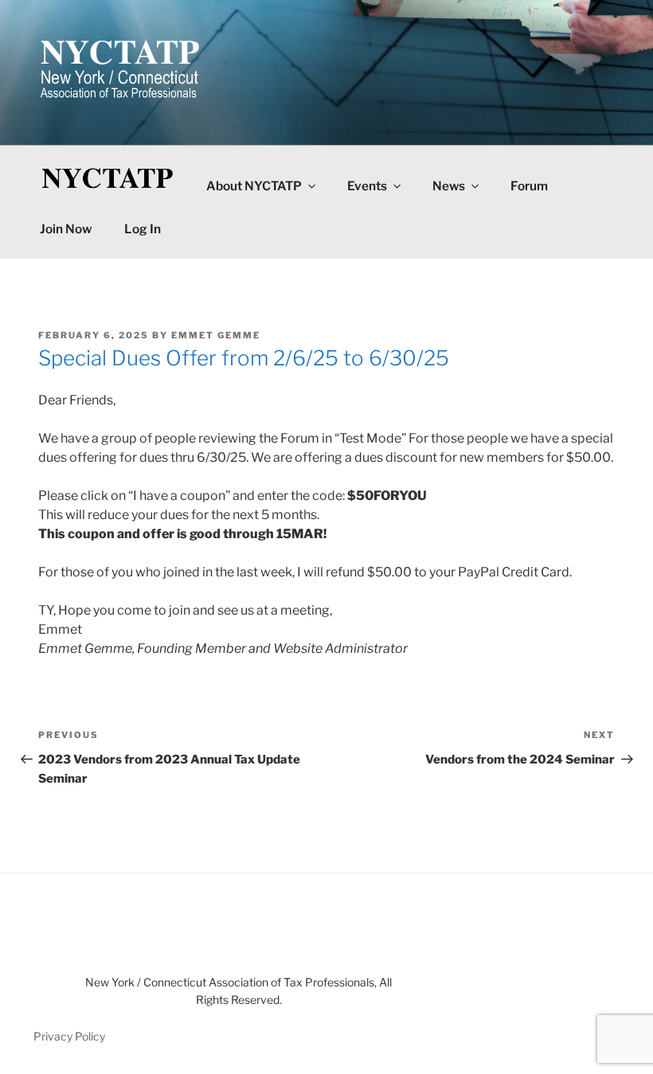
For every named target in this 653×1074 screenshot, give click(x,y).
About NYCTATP (254, 185)
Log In (142, 228)
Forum (529, 185)
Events (367, 185)
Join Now (66, 228)
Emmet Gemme (215, 335)
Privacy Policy (69, 1036)
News (448, 185)
